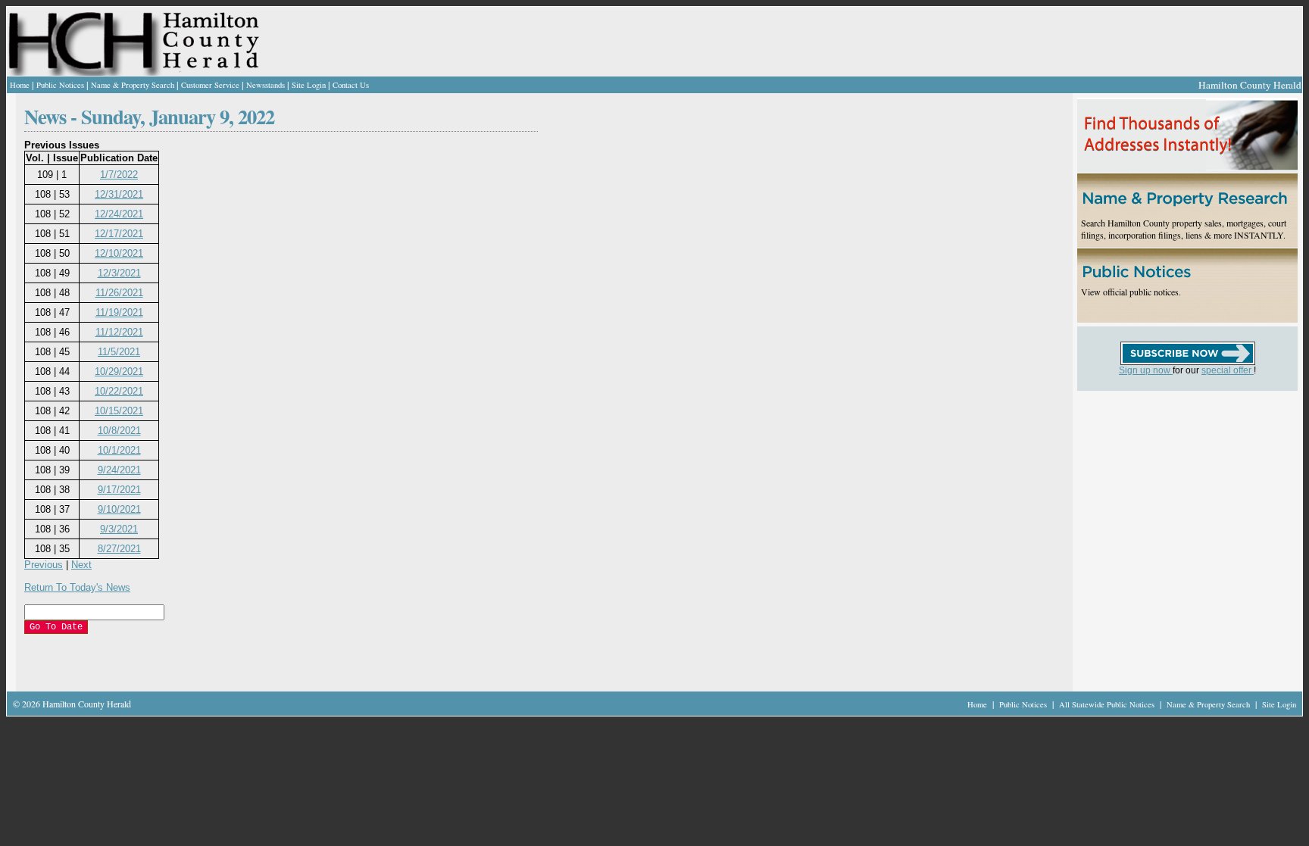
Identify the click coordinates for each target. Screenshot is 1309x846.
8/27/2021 (119, 548)
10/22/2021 (119, 391)
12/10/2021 (119, 253)
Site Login (309, 85)
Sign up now (1146, 370)
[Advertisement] (360, 664)
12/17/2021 (119, 233)
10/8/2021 (119, 430)
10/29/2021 (119, 371)
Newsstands (265, 85)
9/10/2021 (119, 509)
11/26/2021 (119, 292)
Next (81, 564)
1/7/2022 (119, 174)
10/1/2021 (119, 450)
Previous (43, 564)
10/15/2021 (119, 411)
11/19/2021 (119, 312)
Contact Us (351, 85)
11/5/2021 (119, 351)
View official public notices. (1131, 292)
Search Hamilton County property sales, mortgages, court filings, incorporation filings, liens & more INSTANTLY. (1183, 229)
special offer (1227, 370)
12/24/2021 (119, 214)
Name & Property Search (132, 85)
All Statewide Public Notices (1108, 704)
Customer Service (210, 85)
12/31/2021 (119, 194)
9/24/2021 (119, 470)
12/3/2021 (119, 273)
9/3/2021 (119, 529)
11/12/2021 (119, 332)
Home (20, 85)
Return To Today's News (77, 587)
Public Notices (60, 85)
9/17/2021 (119, 489)
